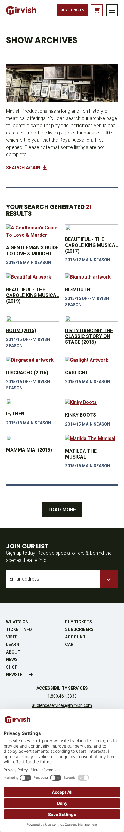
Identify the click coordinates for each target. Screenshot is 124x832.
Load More (62, 509)
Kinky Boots (80, 415)
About (13, 652)
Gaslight (76, 373)
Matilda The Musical (81, 454)
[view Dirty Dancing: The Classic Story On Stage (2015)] (91, 318)
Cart (70, 644)
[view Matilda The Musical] (91, 438)
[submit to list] (109, 579)
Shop (12, 667)
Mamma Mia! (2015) (29, 450)
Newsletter (20, 674)
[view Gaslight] (91, 360)
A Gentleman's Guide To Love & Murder (32, 250)
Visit (11, 637)
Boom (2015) (21, 330)
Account (75, 637)
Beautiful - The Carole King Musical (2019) (32, 295)
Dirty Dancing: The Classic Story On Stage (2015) (89, 336)
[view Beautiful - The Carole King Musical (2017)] (91, 227)
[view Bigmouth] (91, 277)
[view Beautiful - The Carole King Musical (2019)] (32, 277)
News (12, 659)
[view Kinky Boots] (91, 402)
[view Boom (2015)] (32, 318)
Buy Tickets (72, 10)
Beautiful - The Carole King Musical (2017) (91, 245)
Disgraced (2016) (27, 373)
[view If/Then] (32, 401)
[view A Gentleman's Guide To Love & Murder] (32, 231)
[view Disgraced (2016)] (32, 360)
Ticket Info (19, 629)
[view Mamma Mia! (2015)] (32, 438)
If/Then (15, 414)
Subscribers (79, 629)
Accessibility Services (62, 688)
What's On (17, 621)
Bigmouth (77, 289)
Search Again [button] (24, 168)
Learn (12, 644)
